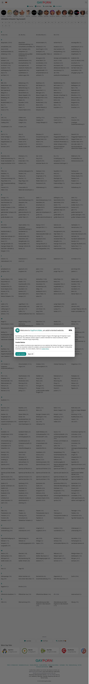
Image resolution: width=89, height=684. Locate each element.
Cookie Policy (45, 349)
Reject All (30, 354)
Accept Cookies (21, 354)
